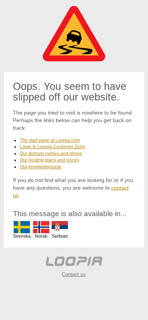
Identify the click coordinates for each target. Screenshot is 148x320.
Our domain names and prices (51, 153)
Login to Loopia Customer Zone (52, 146)
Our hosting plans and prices (49, 160)
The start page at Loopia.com (50, 140)
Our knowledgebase (40, 166)
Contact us (74, 274)
